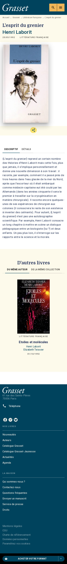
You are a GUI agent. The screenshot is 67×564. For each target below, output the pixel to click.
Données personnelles (15, 539)
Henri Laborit (17, 32)
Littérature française (32, 17)
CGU (4, 530)
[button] (34, 37)
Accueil (5, 17)
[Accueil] (15, 7)
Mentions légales (12, 526)
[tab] (11, 149)
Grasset (16, 17)
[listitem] (5, 419)
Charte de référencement (16, 534)
